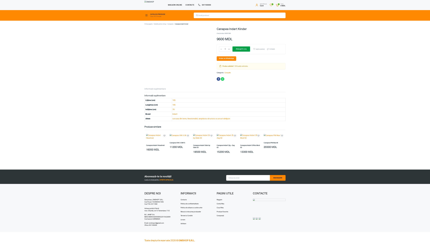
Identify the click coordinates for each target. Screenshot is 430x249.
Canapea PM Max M (271, 143)
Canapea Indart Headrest (155, 145)
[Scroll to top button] (425, 244)
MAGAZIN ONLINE (175, 5)
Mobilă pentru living (160, 24)
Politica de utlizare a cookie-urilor (192, 207)
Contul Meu (220, 204)
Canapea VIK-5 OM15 (177, 143)
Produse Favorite (222, 212)
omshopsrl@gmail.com (156, 223)
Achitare (183, 223)
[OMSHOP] (153, 5)
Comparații (220, 215)
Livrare (183, 219)
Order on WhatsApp (226, 58)
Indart (174, 114)
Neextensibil (192, 119)
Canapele (170, 24)
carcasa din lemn (179, 119)
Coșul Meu (220, 207)
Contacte (184, 200)
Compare (272, 49)
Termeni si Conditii (187, 215)
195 (173, 105)
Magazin (219, 200)
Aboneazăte (277, 178)
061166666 (206, 5)
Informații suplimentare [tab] (155, 89)
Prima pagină (148, 24)
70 (173, 109)
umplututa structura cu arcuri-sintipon (214, 119)
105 (173, 100)
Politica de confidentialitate (190, 204)
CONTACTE (189, 5)
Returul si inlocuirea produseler (191, 212)
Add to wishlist (260, 49)
